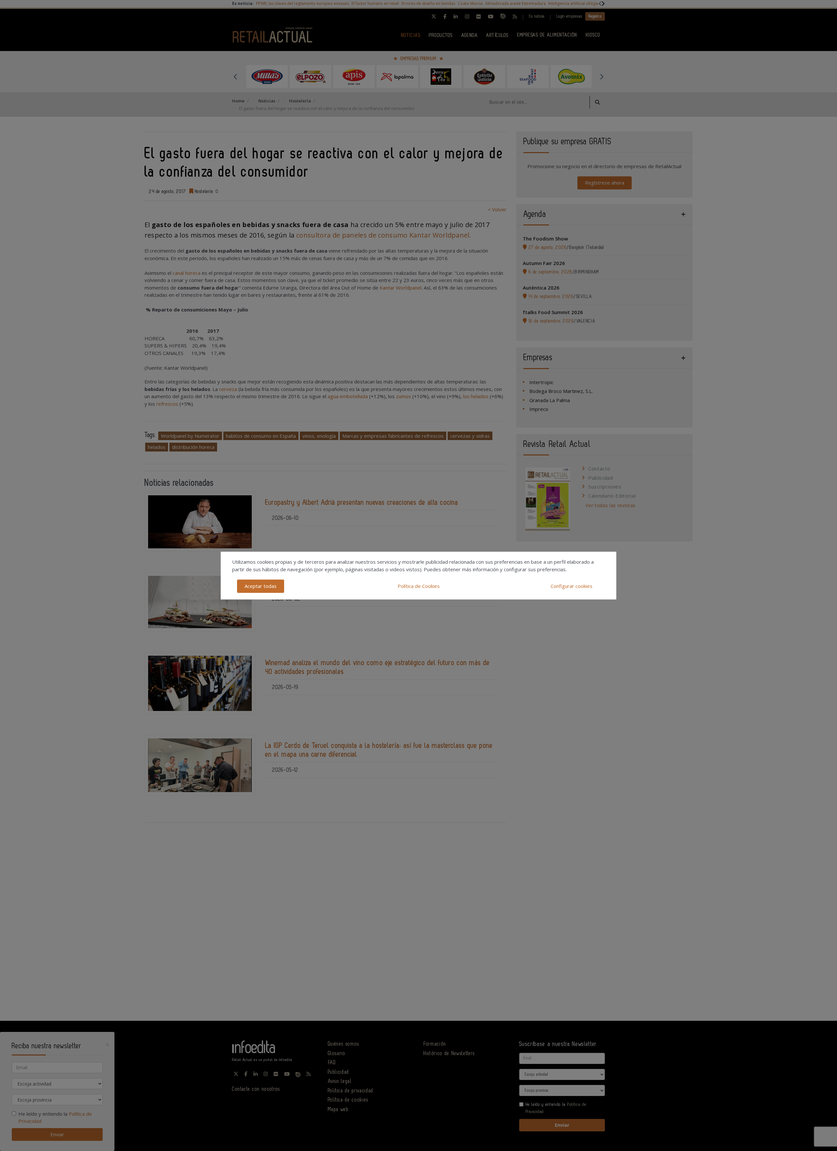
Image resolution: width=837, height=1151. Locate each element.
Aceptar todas (261, 586)
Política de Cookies (419, 586)
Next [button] (601, 76)
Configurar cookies (571, 586)
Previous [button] (235, 76)
